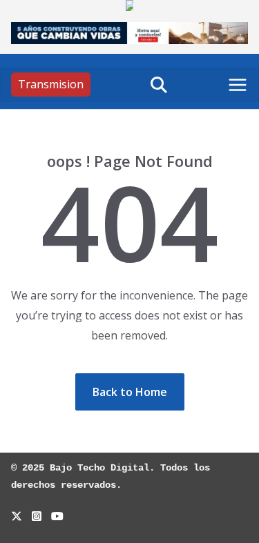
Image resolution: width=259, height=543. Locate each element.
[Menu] (237, 85)
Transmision (51, 84)
